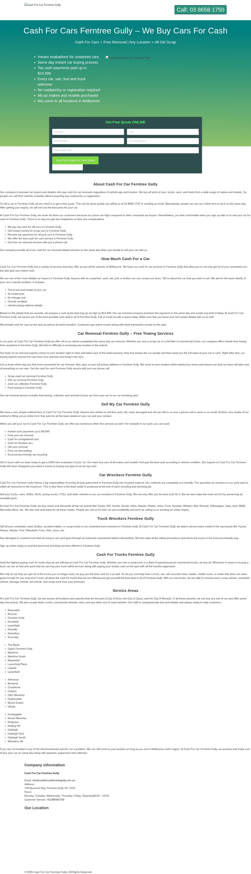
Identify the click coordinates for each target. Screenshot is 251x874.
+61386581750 (55, 799)
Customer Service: (35, 799)
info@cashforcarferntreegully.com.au (53, 780)
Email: (28, 780)
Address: (29, 784)
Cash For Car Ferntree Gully (41, 773)
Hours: (28, 791)
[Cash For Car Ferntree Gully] (42, 4)
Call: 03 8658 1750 (200, 9)
